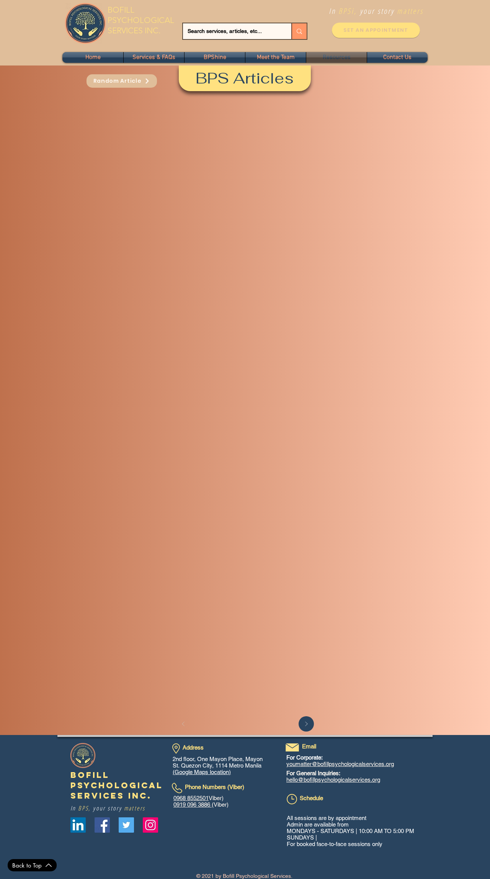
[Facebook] (102, 825)
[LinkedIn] (78, 825)
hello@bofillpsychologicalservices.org (333, 779)
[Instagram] (150, 825)
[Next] (306, 724)
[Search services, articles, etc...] (299, 31)
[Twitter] (126, 825)
